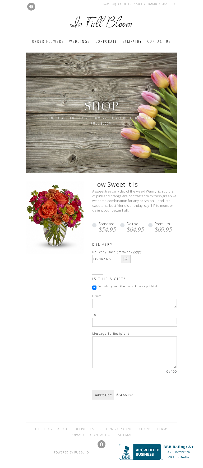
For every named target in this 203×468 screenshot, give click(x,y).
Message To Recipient (111, 333)
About (63, 429)
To (94, 315)
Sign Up (167, 4)
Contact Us (159, 41)
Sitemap (125, 435)
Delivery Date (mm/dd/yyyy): (117, 252)
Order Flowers (48, 41)
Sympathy (132, 41)
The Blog (43, 429)
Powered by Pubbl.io (71, 452)
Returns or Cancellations (125, 429)
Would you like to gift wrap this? (128, 286)
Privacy (78, 435)
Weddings (79, 41)
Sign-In (152, 4)
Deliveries (84, 429)
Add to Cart (103, 395)
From (97, 296)
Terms (162, 429)
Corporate (106, 41)
